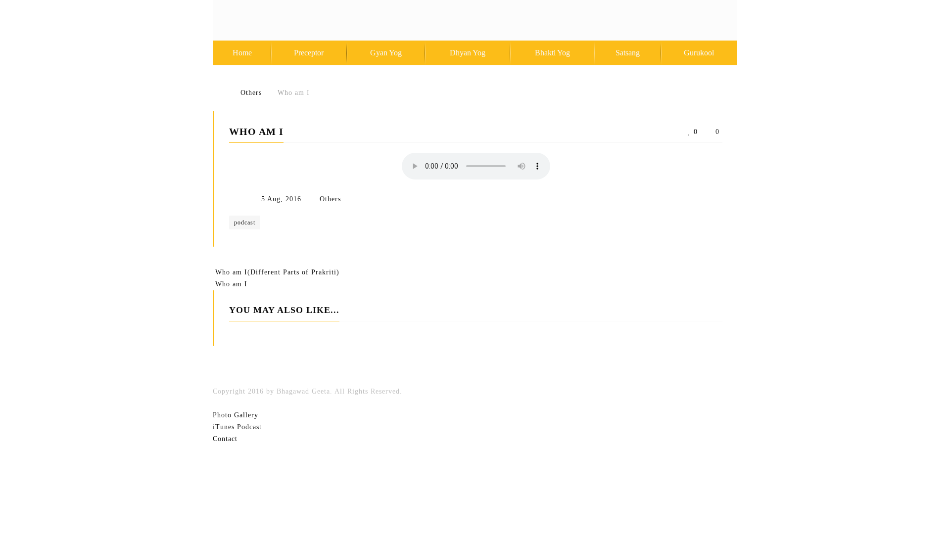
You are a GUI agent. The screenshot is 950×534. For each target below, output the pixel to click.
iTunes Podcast (237, 427)
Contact (225, 439)
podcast (244, 222)
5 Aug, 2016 (281, 199)
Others (330, 199)
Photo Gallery (235, 415)
